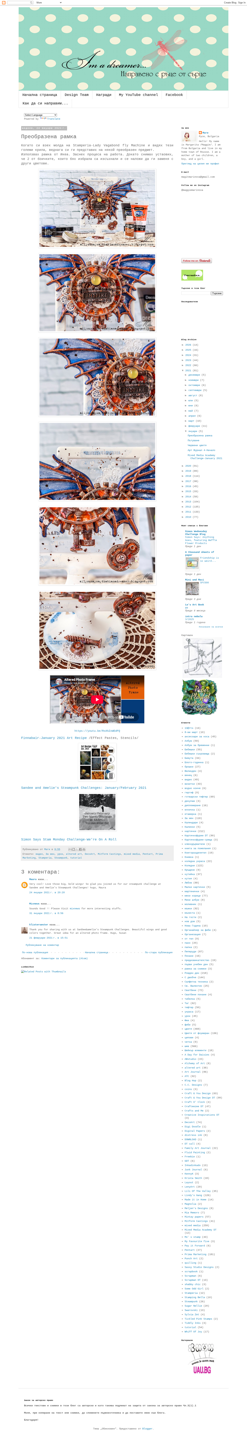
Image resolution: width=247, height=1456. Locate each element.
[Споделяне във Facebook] (80, 849)
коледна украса (195, 861)
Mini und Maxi (194, 579)
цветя (188, 1028)
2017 (189, 481)
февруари (194, 426)
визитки (190, 783)
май (191, 410)
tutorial (76, 858)
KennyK (189, 1173)
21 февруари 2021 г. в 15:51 (48, 937)
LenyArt (190, 1186)
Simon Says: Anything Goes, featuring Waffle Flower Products (201, 540)
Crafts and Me (194, 1110)
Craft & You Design (198, 1093)
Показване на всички (211, 627)
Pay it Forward (195, 1245)
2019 (189, 471)
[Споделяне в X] (77, 849)
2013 (189, 501)
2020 (189, 465)
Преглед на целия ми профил (200, 163)
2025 (189, 350)
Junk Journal (193, 1169)
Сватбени (190, 990)
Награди (103, 95)
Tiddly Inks (193, 1323)
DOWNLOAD (190, 1139)
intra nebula (194, 616)
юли (191, 400)
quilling (190, 1262)
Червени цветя (197, 445)
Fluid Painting (195, 1152)
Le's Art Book (194, 604)
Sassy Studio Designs (199, 1267)
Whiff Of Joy (193, 1331)
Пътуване (193, 440)
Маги (205, 132)
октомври (194, 385)
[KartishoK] (202, 677)
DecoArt (90, 854)
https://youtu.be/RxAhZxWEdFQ (97, 731)
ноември (194, 380)
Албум (188, 740)
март (192, 421)
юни (191, 405)
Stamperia (45, 858)
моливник (190, 904)
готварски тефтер (196, 796)
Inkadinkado (193, 1165)
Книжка (189, 857)
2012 (189, 506)
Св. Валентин (193, 985)
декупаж (190, 801)
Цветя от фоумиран (197, 1033)
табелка (190, 998)
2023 (189, 360)
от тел (189, 938)
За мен (50, 854)
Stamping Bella (195, 1297)
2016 (189, 486)
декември (194, 374)
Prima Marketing (195, 1254)
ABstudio (190, 1059)
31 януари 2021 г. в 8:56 (46, 913)
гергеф (189, 792)
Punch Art (191, 1258)
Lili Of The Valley (198, 1191)
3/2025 (189, 619)
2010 (189, 517)
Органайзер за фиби (198, 930)
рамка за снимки (195, 968)
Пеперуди (190, 951)
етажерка (190, 814)
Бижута (189, 758)
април (192, 415)
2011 (189, 511)
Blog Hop (190, 1080)
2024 (189, 355)
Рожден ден (192, 973)
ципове (189, 1037)
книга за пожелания (198, 848)
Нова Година (193, 925)
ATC (187, 1076)
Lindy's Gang (193, 1195)
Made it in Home (195, 1199)
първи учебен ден (196, 964)
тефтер (189, 1007)
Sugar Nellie (193, 1305)
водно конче (193, 788)
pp (186, 607)
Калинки (190, 826)
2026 (189, 344)
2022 (189, 365)
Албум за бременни (197, 745)
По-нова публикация (35, 952)
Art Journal (193, 1071)
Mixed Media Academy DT (200, 1229)
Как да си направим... (45, 103)
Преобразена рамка (200, 435)
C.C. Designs (193, 1084)
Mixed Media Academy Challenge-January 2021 (205, 457)
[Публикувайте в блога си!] (73, 849)
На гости (190, 917)
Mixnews (34, 903)
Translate (53, 118)
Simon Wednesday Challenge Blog (196, 533)
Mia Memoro (192, 1212)
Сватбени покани (195, 994)
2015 (189, 491)
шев (187, 1046)
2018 (189, 476)
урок (60, 854)
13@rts (189, 728)
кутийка (190, 874)
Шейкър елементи (195, 1050)
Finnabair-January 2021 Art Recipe (54, 738)
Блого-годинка (194, 762)
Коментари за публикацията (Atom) (64, 958)
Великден (190, 771)
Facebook (174, 95)
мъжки (188, 908)
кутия (188, 878)
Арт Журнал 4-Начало (201, 450)
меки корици (193, 895)
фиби (187, 1024)
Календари (191, 822)
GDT (187, 1161)
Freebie (190, 1156)
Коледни (190, 865)
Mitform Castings (109, 854)
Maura (33, 879)
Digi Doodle (193, 1126)
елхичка (190, 809)
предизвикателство (197, 960)
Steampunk (60, 858)
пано (187, 942)
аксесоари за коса (197, 736)
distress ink (193, 1135)
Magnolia (190, 1204)
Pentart (148, 854)
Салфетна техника (196, 981)
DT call (190, 1143)
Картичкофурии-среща (198, 839)
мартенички (192, 891)
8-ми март (191, 732)
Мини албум (192, 899)
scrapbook (191, 1271)
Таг (187, 1003)
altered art (74, 854)
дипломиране (193, 805)
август (193, 395)
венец (188, 775)
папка (188, 947)
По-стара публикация (159, 952)
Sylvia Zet (192, 1314)
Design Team (77, 95)
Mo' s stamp (193, 1237)
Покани (189, 955)
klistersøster (38, 924)
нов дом (190, 921)
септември (195, 390)
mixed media (132, 854)
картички (190, 831)
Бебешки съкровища (197, 753)
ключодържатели (195, 844)
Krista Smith (193, 1178)
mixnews (75, 908)
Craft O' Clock (195, 1102)
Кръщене (190, 869)
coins (188, 1089)
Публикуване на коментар (42, 945)
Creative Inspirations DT (202, 1114)
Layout (189, 1182)
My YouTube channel (138, 95)
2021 (189, 370)
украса (189, 1011)
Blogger (147, 1428)
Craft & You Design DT (200, 1097)
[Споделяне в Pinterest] (84, 849)
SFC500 (204, 582)
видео (39, 854)
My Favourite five (197, 1241)
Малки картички (195, 887)
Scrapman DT (193, 1280)
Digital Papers (195, 1131)
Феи (187, 1020)
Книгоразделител (195, 852)
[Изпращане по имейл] (70, 849)
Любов (188, 882)
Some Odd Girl (194, 1288)
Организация (193, 934)
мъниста (190, 912)
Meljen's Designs (196, 1208)
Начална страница (39, 95)
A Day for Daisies (197, 1054)
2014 (189, 496)
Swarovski (191, 1310)
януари (193, 431)
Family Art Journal (198, 1148)
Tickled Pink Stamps (198, 1318)
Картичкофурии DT (196, 835)
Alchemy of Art (195, 1063)
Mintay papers (194, 1216)
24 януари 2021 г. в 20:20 (47, 892)
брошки (189, 766)
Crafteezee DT (194, 1106)
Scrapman (190, 1275)
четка (188, 1041)
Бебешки (190, 749)
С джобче (190, 977)
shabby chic (193, 1284)
